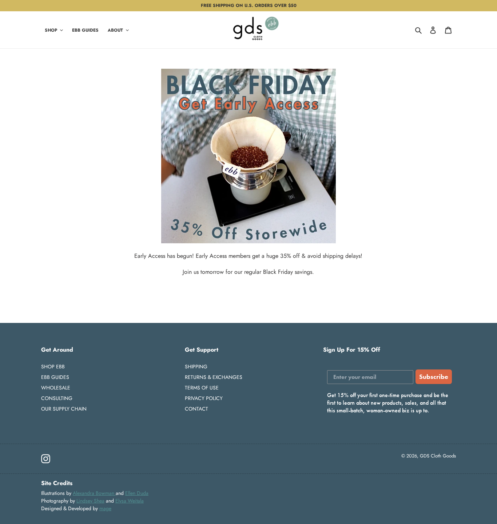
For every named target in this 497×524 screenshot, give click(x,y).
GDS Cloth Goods (438, 455)
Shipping (196, 366)
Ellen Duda (136, 493)
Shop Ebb (53, 366)
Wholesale (55, 387)
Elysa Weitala (129, 500)
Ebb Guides (55, 377)
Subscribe (433, 376)
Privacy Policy (204, 398)
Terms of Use (202, 387)
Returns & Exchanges (213, 377)
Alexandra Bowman (94, 493)
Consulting (56, 398)
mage (105, 508)
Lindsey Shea (90, 500)
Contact (196, 408)
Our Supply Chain (64, 408)
